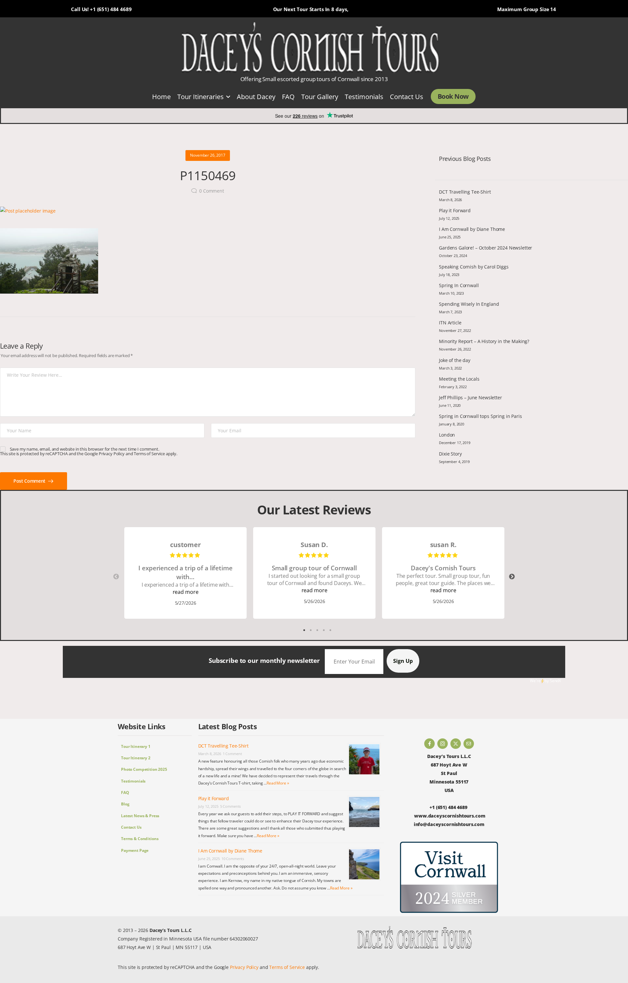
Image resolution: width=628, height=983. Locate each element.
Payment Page (134, 850)
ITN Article (450, 322)
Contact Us (406, 96)
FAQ (288, 96)
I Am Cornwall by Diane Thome (472, 229)
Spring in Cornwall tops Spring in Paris (480, 416)
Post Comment (29, 481)
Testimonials (364, 96)
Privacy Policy (112, 454)
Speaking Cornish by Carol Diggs (474, 267)
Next (512, 577)
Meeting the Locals (459, 379)
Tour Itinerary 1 (135, 746)
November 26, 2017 (207, 155)
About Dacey (256, 96)
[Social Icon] (429, 743)
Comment (211, 191)
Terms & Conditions (139, 838)
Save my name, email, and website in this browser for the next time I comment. (84, 449)
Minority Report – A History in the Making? (484, 341)
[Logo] (311, 48)
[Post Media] (207, 211)
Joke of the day (454, 360)
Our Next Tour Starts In (301, 9)
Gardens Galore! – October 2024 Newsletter (485, 248)
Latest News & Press (140, 816)
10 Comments (232, 858)
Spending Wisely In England (469, 304)
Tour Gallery (319, 96)
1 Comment (232, 753)
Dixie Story (450, 454)
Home (161, 96)
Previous (116, 577)
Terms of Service (149, 454)
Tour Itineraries (200, 96)
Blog (125, 804)
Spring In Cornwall (459, 285)
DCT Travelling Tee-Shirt (465, 192)
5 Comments (230, 806)
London (447, 435)
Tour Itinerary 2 (135, 758)
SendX (555, 680)
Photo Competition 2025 (144, 769)
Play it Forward (455, 210)
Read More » (278, 783)
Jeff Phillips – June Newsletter (470, 397)
